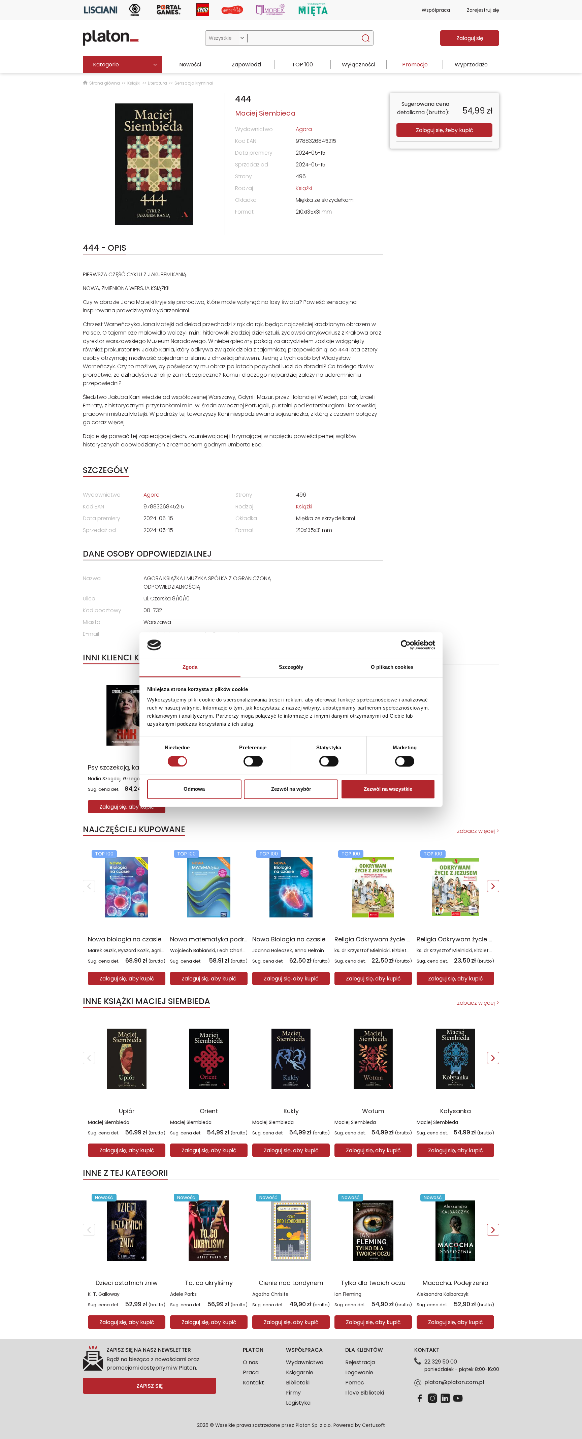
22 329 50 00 (440, 1362)
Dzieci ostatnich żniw (127, 1283)
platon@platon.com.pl (454, 1382)
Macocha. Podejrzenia (455, 1283)
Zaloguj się (469, 38)
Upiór (127, 1111)
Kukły (291, 1111)
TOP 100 (302, 64)
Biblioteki (298, 1382)
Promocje (415, 64)
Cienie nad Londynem (291, 1283)
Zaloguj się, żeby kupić (444, 130)
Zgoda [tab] (190, 667)
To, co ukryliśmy (209, 1283)
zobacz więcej (476, 831)
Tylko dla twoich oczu (373, 1283)
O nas (250, 1362)
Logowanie (359, 1372)
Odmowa (194, 789)
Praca (251, 1372)
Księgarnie (299, 1372)
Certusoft (373, 1425)
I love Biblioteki (364, 1393)
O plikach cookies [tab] (392, 667)
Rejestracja (360, 1362)
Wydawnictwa (304, 1362)
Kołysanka (455, 1111)
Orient (209, 1111)
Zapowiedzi (246, 64)
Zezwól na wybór (291, 789)
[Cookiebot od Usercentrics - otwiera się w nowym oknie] (405, 645)
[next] (493, 886)
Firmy (293, 1393)
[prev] (89, 886)
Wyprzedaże (471, 64)
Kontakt (253, 1382)
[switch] (253, 761)
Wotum (373, 1111)
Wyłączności (358, 64)
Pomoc (354, 1382)
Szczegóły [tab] (291, 667)
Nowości (190, 64)
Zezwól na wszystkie (388, 789)
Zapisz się (149, 1386)
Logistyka (298, 1403)
